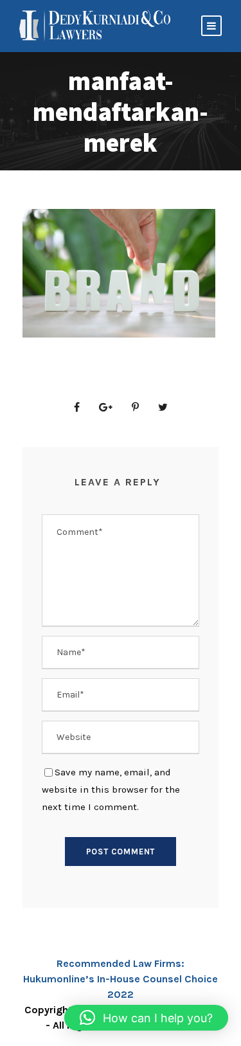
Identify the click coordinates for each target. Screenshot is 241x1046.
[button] (146, 1018)
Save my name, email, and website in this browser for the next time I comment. (111, 789)
